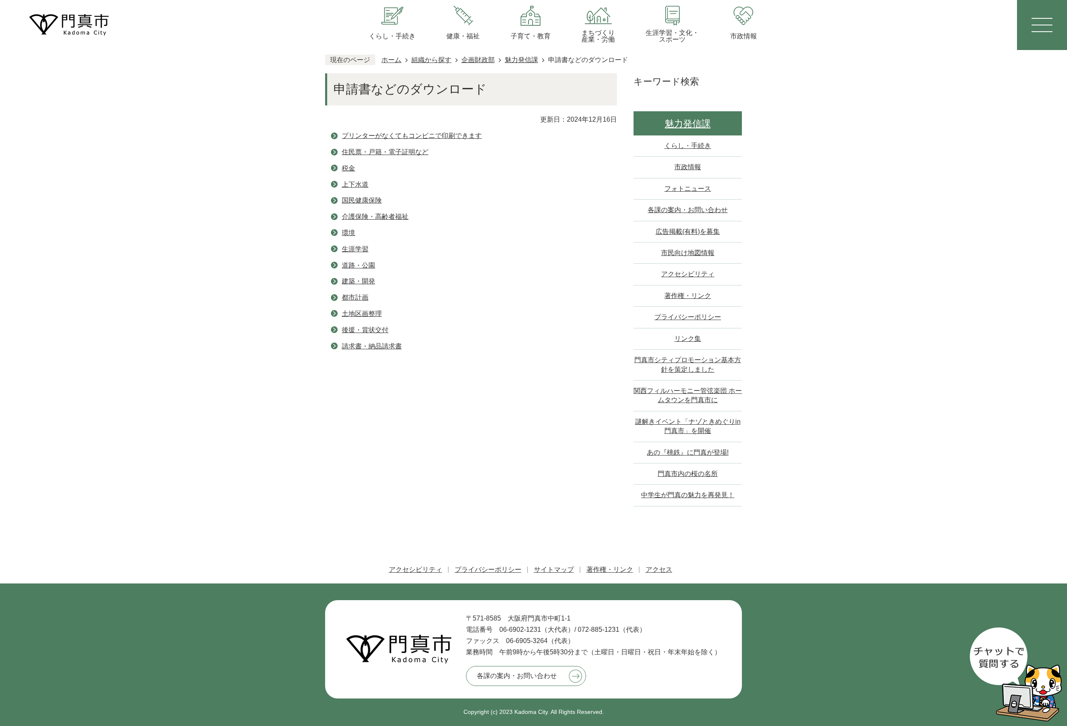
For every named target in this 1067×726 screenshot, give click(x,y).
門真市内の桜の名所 (688, 473)
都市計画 (355, 297)
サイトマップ (554, 569)
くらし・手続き (687, 145)
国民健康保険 (362, 200)
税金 (348, 168)
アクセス (659, 569)
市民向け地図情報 (687, 252)
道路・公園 (358, 265)
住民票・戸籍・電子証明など (385, 151)
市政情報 (687, 166)
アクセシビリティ (687, 274)
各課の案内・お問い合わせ (688, 209)
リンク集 (687, 338)
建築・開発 (358, 281)
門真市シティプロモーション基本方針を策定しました (687, 364)
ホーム (391, 59)
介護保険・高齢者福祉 (375, 216)
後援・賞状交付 (365, 329)
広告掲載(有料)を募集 (688, 231)
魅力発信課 (521, 59)
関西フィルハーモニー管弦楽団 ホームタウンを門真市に (688, 395)
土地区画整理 (362, 313)
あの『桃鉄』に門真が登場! (688, 452)
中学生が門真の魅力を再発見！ (687, 494)
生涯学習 (355, 249)
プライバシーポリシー (687, 316)
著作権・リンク (687, 295)
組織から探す (431, 59)
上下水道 (355, 184)
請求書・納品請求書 (372, 346)
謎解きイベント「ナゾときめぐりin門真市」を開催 (688, 426)
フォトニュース (687, 188)
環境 (348, 232)
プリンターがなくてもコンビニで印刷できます (412, 135)
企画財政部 (478, 59)
